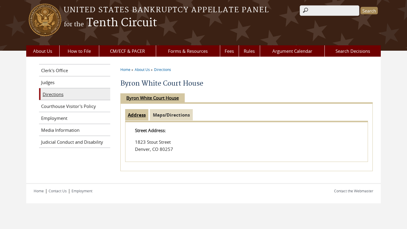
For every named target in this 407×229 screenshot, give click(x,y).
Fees (229, 51)
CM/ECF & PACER (127, 51)
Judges (48, 82)
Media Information (60, 130)
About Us (42, 51)
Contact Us (58, 190)
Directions (162, 69)
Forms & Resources (188, 51)
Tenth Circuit (110, 23)
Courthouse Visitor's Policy (68, 106)
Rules (249, 51)
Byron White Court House (152, 98)
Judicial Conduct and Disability (72, 142)
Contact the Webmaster (353, 190)
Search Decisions (352, 51)
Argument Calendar (292, 51)
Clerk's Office (54, 70)
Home (125, 69)
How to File (79, 51)
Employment (54, 118)
